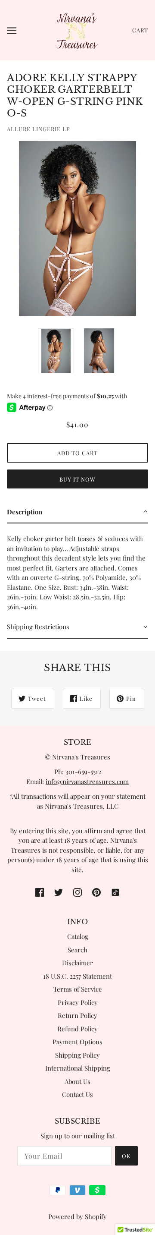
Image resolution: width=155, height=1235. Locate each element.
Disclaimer (77, 962)
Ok (126, 1155)
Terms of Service (77, 989)
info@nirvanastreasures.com (87, 781)
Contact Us (77, 1094)
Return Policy (77, 1015)
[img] (39, 892)
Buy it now (77, 479)
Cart (140, 30)
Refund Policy (77, 1028)
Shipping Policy (77, 1055)
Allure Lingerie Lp (38, 128)
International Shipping (77, 1068)
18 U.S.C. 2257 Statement (77, 976)
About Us (77, 1081)
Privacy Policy (78, 1002)
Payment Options (77, 1041)
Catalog (77, 936)
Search (77, 949)
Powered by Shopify (77, 1216)
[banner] (76, 29)
